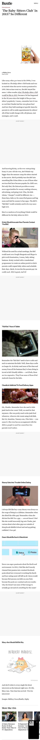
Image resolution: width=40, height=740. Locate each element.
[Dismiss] (36, 722)
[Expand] (30, 722)
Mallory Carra (7, 72)
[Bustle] (7, 3)
